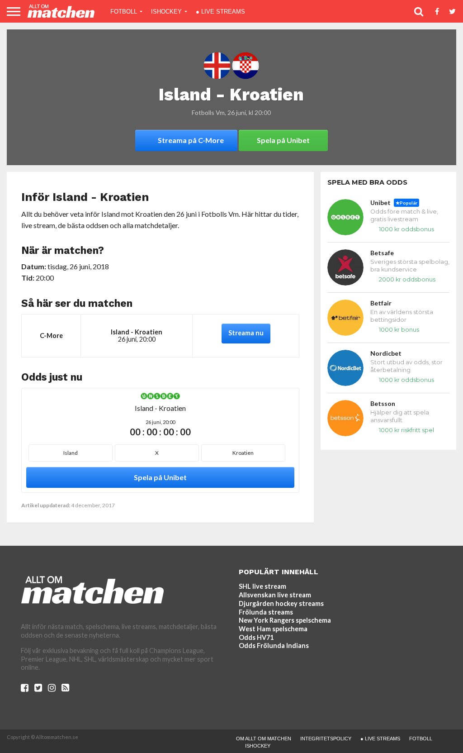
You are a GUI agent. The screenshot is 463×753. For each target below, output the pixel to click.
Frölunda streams (266, 612)
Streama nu (246, 333)
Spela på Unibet (283, 140)
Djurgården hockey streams (281, 603)
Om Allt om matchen (263, 738)
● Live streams (220, 11)
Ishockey (166, 11)
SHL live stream (262, 586)
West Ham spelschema (273, 629)
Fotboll (123, 11)
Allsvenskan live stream (275, 595)
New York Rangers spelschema (285, 620)
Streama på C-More (191, 140)
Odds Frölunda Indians (274, 645)
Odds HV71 (256, 637)
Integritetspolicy (325, 738)
